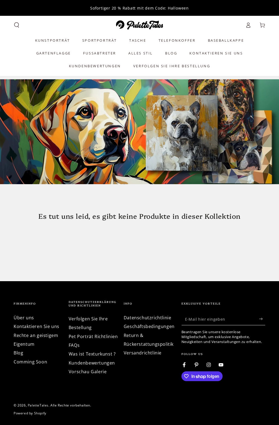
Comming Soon (30, 362)
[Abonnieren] (262, 319)
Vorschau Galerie (88, 372)
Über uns (24, 318)
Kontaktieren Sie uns (36, 326)
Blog (18, 353)
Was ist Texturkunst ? (92, 354)
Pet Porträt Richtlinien (93, 336)
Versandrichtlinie (143, 353)
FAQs (74, 345)
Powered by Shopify (30, 413)
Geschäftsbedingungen (149, 326)
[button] (17, 25)
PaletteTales (38, 405)
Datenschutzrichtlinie (147, 318)
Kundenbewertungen (92, 363)
